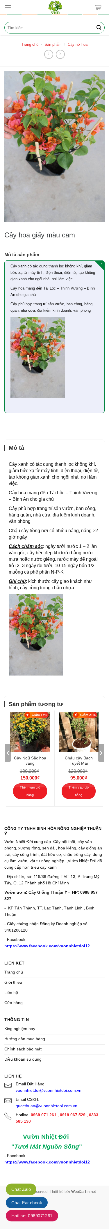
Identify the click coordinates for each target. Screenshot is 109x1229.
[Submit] (98, 27)
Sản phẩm (53, 44)
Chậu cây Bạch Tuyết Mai (79, 761)
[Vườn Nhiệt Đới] (55, 7)
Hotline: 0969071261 (32, 1215)
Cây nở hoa (77, 44)
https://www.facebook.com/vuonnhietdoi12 (47, 946)
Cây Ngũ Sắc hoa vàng (30, 761)
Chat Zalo (21, 1189)
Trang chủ (30, 44)
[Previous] (8, 753)
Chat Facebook (26, 1202)
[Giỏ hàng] (99, 7)
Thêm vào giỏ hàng (30, 791)
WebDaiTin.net (83, 1192)
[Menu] (7, 7)
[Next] (101, 753)
